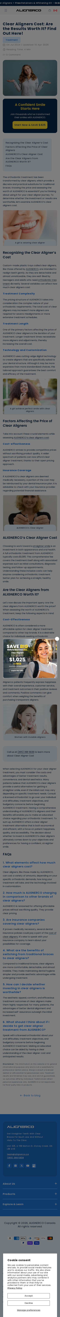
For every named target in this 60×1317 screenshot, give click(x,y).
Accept (29, 1295)
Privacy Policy (15, 1288)
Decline (29, 1303)
